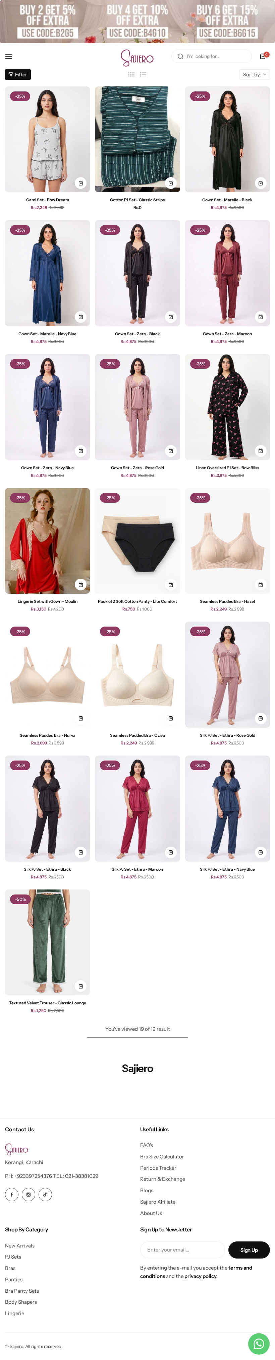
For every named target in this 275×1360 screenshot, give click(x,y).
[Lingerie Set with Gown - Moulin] (47, 541)
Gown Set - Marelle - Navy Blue (47, 333)
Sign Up (249, 1250)
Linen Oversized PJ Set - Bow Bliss (227, 467)
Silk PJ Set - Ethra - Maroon (137, 869)
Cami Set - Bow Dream (47, 199)
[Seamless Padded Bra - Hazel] (227, 541)
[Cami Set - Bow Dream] (47, 139)
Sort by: (252, 74)
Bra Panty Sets (22, 1291)
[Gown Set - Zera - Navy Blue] (47, 407)
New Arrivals (20, 1245)
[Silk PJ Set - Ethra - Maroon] (137, 809)
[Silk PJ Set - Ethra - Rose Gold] (227, 675)
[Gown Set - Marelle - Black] (227, 139)
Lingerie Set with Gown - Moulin (47, 601)
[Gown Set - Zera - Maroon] (227, 273)
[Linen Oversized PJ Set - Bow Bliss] (227, 407)
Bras (10, 1268)
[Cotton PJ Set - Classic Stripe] (137, 139)
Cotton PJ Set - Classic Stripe (137, 199)
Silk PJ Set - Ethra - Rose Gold (227, 735)
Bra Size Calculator (162, 1156)
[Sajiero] (137, 56)
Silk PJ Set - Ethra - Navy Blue (227, 869)
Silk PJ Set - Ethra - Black (47, 869)
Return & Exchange (162, 1179)
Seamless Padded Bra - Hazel (227, 601)
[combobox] (211, 56)
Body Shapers (21, 1302)
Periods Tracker (158, 1168)
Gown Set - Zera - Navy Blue (47, 467)
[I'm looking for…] (180, 56)
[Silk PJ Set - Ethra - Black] (47, 809)
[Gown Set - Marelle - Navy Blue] (47, 273)
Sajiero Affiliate (157, 1202)
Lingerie (14, 1313)
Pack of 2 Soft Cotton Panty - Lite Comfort (137, 601)
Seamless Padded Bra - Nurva (47, 735)
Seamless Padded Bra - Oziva (137, 735)
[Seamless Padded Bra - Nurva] (47, 675)
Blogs (146, 1190)
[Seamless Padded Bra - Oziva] (137, 675)
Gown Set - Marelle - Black (227, 199)
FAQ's (146, 1145)
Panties (13, 1279)
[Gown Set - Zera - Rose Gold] (137, 407)
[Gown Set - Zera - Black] (137, 273)
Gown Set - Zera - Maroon (227, 333)
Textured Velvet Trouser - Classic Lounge (47, 1002)
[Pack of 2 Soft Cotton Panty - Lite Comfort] (137, 541)
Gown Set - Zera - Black (137, 333)
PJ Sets (13, 1257)
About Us (151, 1213)
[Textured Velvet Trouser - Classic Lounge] (47, 942)
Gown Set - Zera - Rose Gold (137, 467)
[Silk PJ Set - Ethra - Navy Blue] (227, 809)
